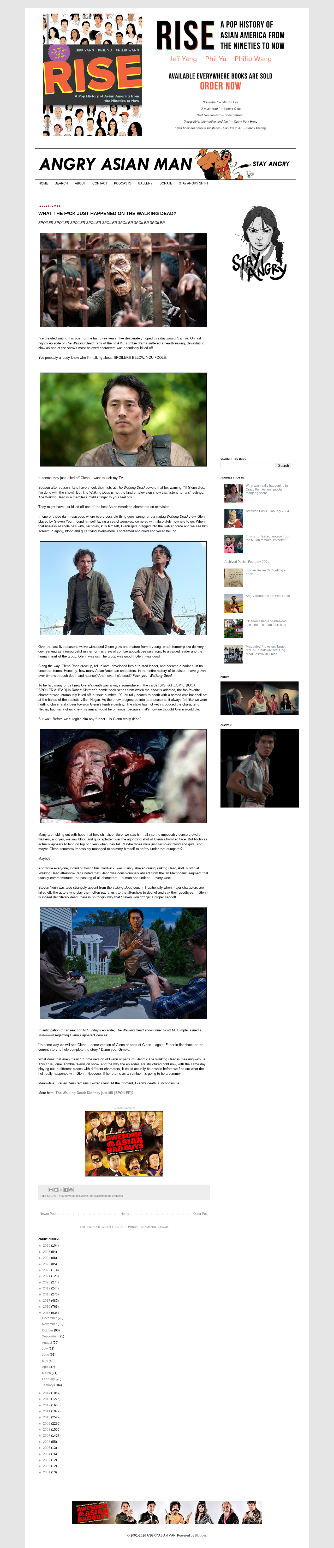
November (50, 1324)
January (48, 1385)
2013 (47, 1399)
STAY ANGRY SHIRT (193, 183)
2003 (47, 1460)
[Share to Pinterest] (71, 1189)
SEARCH (61, 183)
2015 (47, 1313)
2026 (47, 1245)
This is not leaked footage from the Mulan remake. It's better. (267, 538)
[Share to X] (61, 1189)
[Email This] (51, 1189)
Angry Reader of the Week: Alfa (268, 596)
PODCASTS (122, 183)
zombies (117, 1195)
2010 (47, 1417)
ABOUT (80, 183)
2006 (47, 1442)
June (46, 1354)
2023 (47, 1264)
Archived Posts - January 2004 (267, 511)
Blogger (200, 1535)
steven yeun (67, 1195)
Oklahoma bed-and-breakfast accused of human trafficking (266, 623)
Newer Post (48, 1214)
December (50, 1318)
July (45, 1348)
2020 (47, 1282)
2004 (47, 1454)
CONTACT (99, 183)
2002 (47, 1466)
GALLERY (145, 183)
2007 (47, 1435)
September (50, 1336)
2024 (47, 1258)
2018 (47, 1294)
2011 (47, 1411)
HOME (43, 183)
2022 (47, 1270)
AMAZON (150, 1227)
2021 (47, 1276)
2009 (47, 1423)
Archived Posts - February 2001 (246, 562)
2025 (47, 1252)
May (45, 1361)
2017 (47, 1300)
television (82, 1195)
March (47, 1373)
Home (125, 1214)
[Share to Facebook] (66, 1189)
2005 (47, 1448)
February (49, 1379)
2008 (47, 1429)
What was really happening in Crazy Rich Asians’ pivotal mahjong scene (267, 489)
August (47, 1342)
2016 (47, 1306)
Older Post (200, 1214)
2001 (47, 1472)
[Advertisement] (259, 370)
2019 (47, 1288)
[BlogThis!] (56, 1189)
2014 (47, 1393)
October (48, 1330)
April (45, 1367)
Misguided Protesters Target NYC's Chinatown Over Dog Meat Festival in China (265, 650)
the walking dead (100, 1195)
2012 (47, 1405)
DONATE (165, 183)
